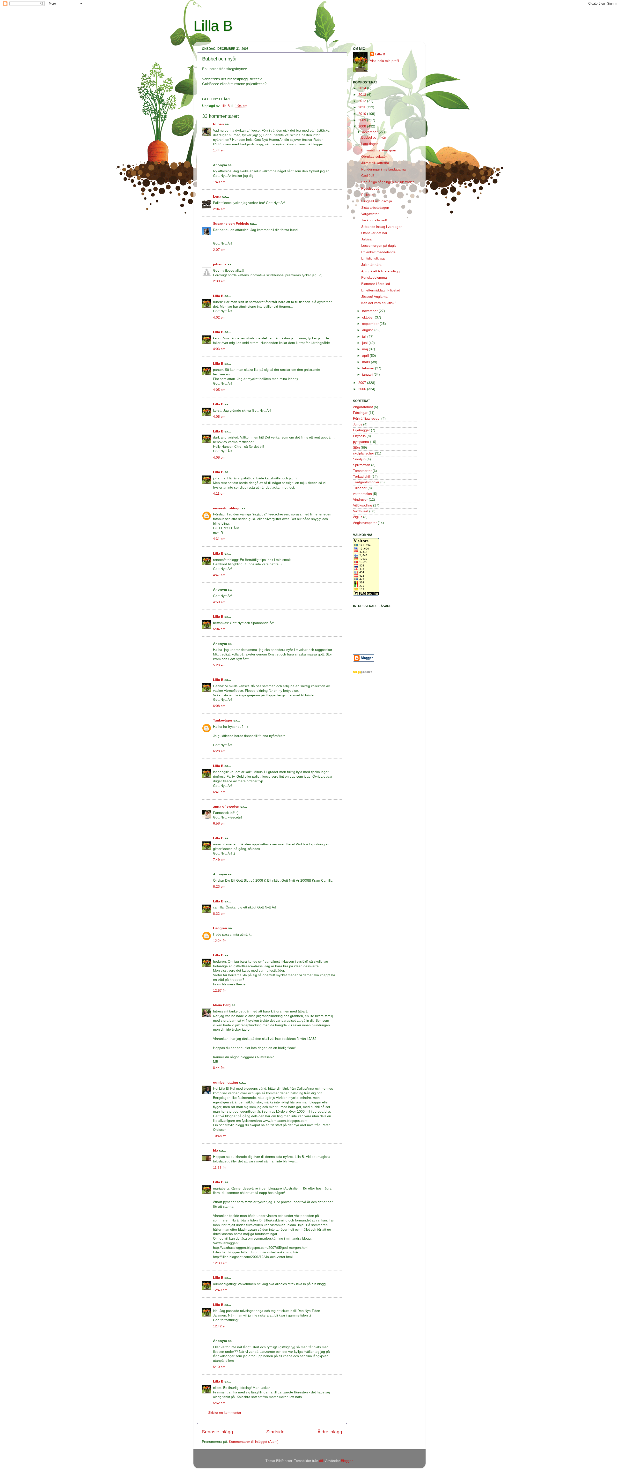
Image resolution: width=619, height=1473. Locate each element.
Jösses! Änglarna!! (375, 296)
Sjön (356, 447)
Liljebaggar (361, 430)
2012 (362, 101)
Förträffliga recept (366, 418)
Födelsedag (370, 188)
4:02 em (219, 317)
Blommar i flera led (375, 284)
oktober (368, 317)
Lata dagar (369, 144)
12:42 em (220, 1326)
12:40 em (220, 1290)
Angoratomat (363, 407)
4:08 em (219, 457)
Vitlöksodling (362, 505)
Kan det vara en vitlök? (378, 303)
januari (368, 374)
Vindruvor (360, 499)
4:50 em (219, 602)
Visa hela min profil (384, 61)
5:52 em (219, 1403)
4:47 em (219, 575)
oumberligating (225, 1082)
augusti (368, 330)
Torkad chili (361, 476)
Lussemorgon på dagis (378, 245)
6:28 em (219, 751)
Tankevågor (222, 720)
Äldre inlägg (329, 1431)
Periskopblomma (374, 277)
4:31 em (219, 539)
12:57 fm (220, 990)
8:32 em (219, 913)
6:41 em (219, 792)
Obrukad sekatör (374, 156)
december (370, 132)
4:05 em (219, 390)
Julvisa (366, 239)
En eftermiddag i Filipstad (380, 290)
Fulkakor (368, 195)
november (370, 311)
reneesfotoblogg (227, 508)
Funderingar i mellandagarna (383, 169)
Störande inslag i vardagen (381, 227)
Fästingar (360, 413)
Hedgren (220, 928)
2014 (362, 88)
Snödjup (359, 459)
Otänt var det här (374, 233)
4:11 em (219, 493)
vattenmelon (362, 494)
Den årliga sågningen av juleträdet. (388, 182)
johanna (220, 264)
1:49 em (219, 182)
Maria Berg (222, 1005)
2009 (362, 120)
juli (364, 336)
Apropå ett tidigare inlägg (380, 271)
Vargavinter (370, 214)
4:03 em (219, 349)
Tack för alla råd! (374, 220)
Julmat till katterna (375, 163)
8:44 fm (219, 1068)
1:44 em (219, 150)
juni (365, 343)
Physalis (359, 436)
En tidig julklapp (373, 258)
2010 (362, 114)
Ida (215, 1150)
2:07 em (219, 250)
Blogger (347, 1461)
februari (368, 368)
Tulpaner (360, 488)
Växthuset (360, 511)
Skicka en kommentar (224, 1412)
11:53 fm (219, 1167)
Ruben (218, 124)
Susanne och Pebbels (231, 223)
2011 (362, 107)
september (371, 324)
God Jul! (367, 176)
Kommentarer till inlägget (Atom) (254, 1441)
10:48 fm (220, 1136)
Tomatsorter (362, 471)
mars (366, 362)
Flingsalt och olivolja (376, 201)
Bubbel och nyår (373, 137)
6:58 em (219, 823)
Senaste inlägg (217, 1431)
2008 (362, 126)
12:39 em (220, 1263)
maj (365, 349)
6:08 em (219, 706)
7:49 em (219, 860)
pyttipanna (361, 442)
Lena (217, 196)
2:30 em (219, 281)
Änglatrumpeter (365, 523)
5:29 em (219, 665)
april (366, 355)
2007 (362, 383)
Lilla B (213, 26)
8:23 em (219, 886)
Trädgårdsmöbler (366, 482)
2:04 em (219, 209)
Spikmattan (361, 465)
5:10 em (219, 1367)
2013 (362, 95)
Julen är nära (371, 265)
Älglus (357, 517)
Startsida (275, 1431)
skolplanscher (363, 453)
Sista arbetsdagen (375, 207)
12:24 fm (220, 941)
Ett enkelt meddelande (378, 252)
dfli (321, 1461)
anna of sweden (226, 806)
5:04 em (219, 629)
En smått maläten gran (378, 150)
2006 (362, 389)
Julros (357, 424)
